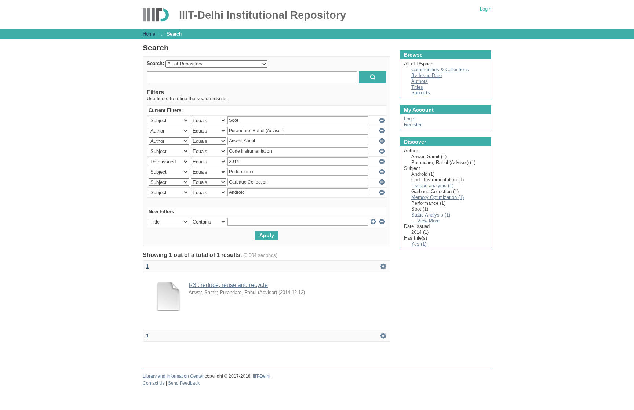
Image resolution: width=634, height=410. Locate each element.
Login (485, 9)
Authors (419, 81)
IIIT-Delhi (261, 376)
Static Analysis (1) (430, 215)
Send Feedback (184, 383)
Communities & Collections (440, 69)
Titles (417, 87)
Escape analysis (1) (432, 185)
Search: (155, 63)
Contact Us (154, 383)
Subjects (420, 92)
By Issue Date (426, 75)
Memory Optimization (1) (437, 197)
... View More (425, 221)
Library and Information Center (173, 376)
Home (149, 34)
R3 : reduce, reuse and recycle (228, 285)
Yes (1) (418, 244)
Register (413, 124)
